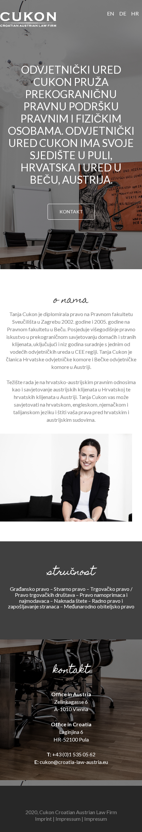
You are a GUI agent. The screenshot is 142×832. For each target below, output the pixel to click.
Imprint (43, 818)
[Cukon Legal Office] (28, 19)
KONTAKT (71, 211)
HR (135, 13)
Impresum (95, 818)
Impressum (68, 818)
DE (122, 13)
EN (110, 13)
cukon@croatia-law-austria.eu (74, 762)
